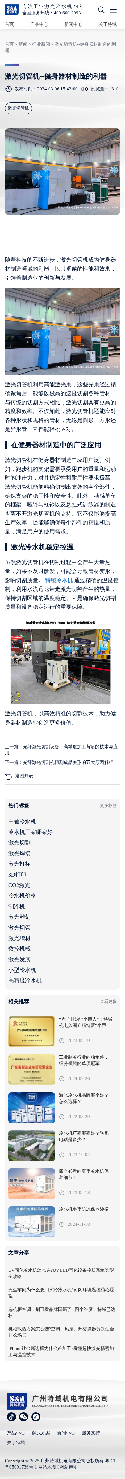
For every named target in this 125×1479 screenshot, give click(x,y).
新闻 (22, 44)
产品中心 (39, 24)
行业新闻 (41, 44)
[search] (101, 10)
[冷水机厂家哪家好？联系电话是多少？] (31, 1145)
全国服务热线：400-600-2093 (51, 12)
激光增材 (19, 938)
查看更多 (108, 1001)
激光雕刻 (19, 917)
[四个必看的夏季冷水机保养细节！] (31, 1183)
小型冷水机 (22, 970)
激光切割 (19, 843)
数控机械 (19, 949)
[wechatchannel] (35, 1416)
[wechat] (23, 1416)
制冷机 (16, 906)
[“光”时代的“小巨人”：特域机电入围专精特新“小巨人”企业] (31, 1031)
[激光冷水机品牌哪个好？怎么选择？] (31, 1107)
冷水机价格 (22, 896)
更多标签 (108, 805)
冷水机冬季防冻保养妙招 (84, 1209)
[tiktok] (11, 1416)
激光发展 (19, 959)
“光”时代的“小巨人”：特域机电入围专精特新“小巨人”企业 (86, 1025)
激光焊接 (19, 853)
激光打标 (19, 864)
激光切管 (19, 928)
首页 (9, 24)
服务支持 (91, 1432)
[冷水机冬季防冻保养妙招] (31, 1221)
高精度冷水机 (25, 980)
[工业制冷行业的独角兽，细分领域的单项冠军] (31, 1069)
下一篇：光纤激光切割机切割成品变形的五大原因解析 (59, 762)
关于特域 (108, 24)
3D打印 (17, 875)
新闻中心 (73, 24)
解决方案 (41, 1432)
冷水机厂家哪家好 (30, 832)
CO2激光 (19, 885)
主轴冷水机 (22, 822)
